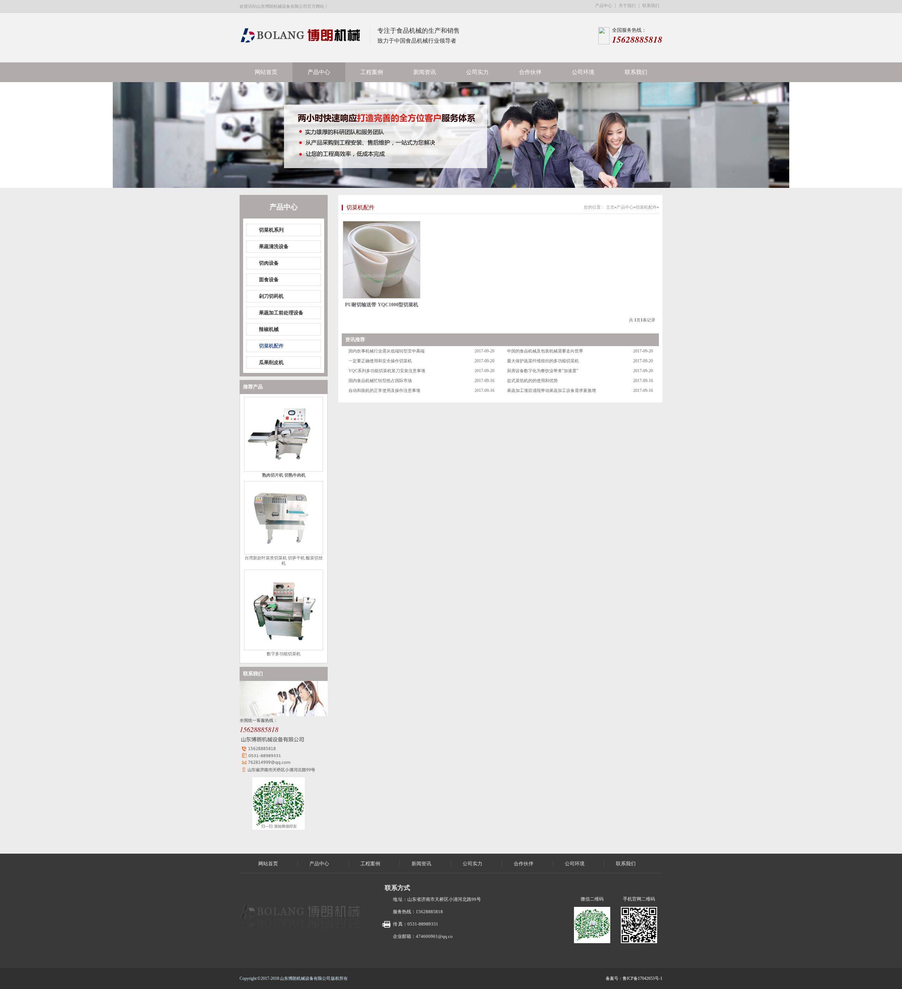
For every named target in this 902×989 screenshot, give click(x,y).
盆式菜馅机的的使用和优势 (532, 380)
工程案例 (371, 72)
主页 (610, 207)
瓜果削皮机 (271, 362)
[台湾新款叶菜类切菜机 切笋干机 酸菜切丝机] (283, 553)
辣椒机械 (269, 329)
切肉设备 (269, 263)
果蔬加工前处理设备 (281, 312)
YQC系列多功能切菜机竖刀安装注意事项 (386, 370)
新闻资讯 (424, 72)
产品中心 (603, 6)
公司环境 (583, 72)
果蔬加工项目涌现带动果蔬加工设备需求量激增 (551, 390)
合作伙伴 (530, 72)
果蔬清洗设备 (274, 246)
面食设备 (269, 279)
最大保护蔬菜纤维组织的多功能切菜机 (543, 360)
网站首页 (266, 72)
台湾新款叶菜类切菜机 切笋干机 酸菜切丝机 (284, 560)
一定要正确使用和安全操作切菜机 (380, 360)
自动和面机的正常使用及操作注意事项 (384, 390)
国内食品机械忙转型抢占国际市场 (380, 380)
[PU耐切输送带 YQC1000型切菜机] (381, 260)
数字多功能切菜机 (284, 653)
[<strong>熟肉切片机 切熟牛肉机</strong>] (283, 470)
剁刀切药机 (271, 296)
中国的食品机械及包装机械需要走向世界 (545, 351)
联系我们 (650, 6)
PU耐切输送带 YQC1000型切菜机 (381, 304)
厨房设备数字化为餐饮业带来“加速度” (542, 370)
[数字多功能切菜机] (283, 648)
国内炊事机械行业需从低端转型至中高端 (386, 351)
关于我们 (627, 6)
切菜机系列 (271, 230)
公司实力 (477, 72)
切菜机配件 (271, 346)
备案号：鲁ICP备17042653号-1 (634, 978)
